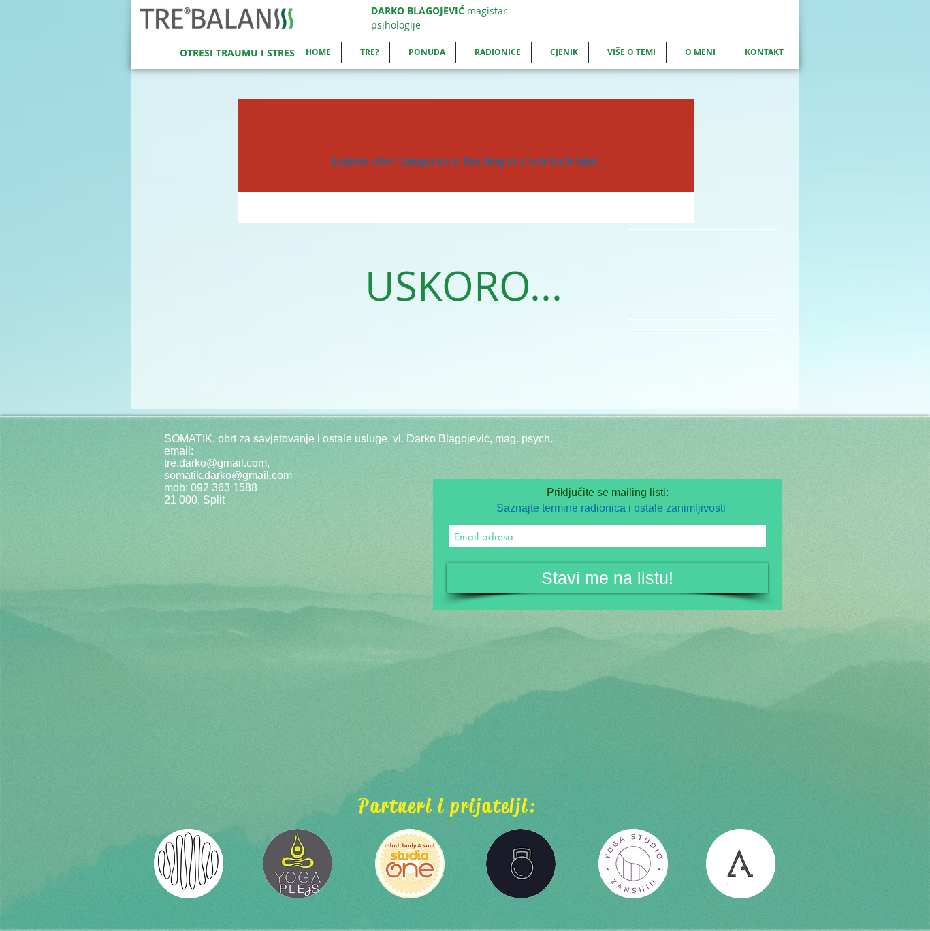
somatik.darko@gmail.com (228, 475)
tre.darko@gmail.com (215, 463)
